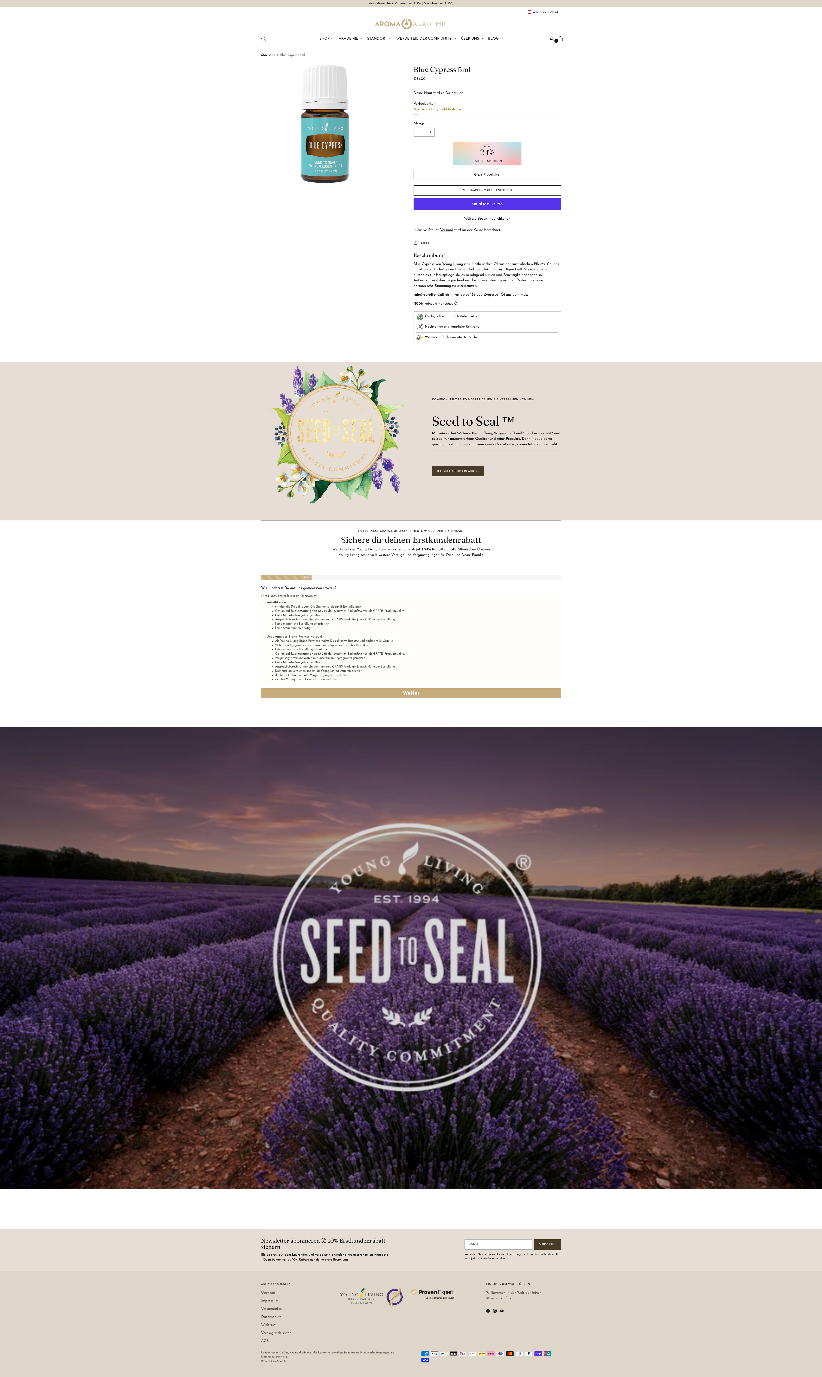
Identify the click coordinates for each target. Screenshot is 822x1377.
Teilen (424, 243)
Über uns (268, 1293)
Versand (446, 230)
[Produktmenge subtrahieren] (430, 132)
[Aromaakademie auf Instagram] (495, 1312)
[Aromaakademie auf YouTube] (502, 1312)
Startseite (268, 55)
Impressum (269, 1301)
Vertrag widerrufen (276, 1333)
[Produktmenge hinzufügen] (417, 132)
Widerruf (268, 1325)
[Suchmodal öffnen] (263, 38)
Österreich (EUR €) (545, 12)
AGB (265, 1341)
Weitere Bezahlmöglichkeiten (487, 219)
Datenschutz (271, 1317)
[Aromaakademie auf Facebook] (488, 1312)
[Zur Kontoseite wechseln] (549, 38)
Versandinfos (271, 1309)
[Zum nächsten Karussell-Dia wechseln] (557, 1214)
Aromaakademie (300, 1352)
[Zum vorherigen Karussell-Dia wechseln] (547, 1214)
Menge (419, 123)
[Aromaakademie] (411, 23)
